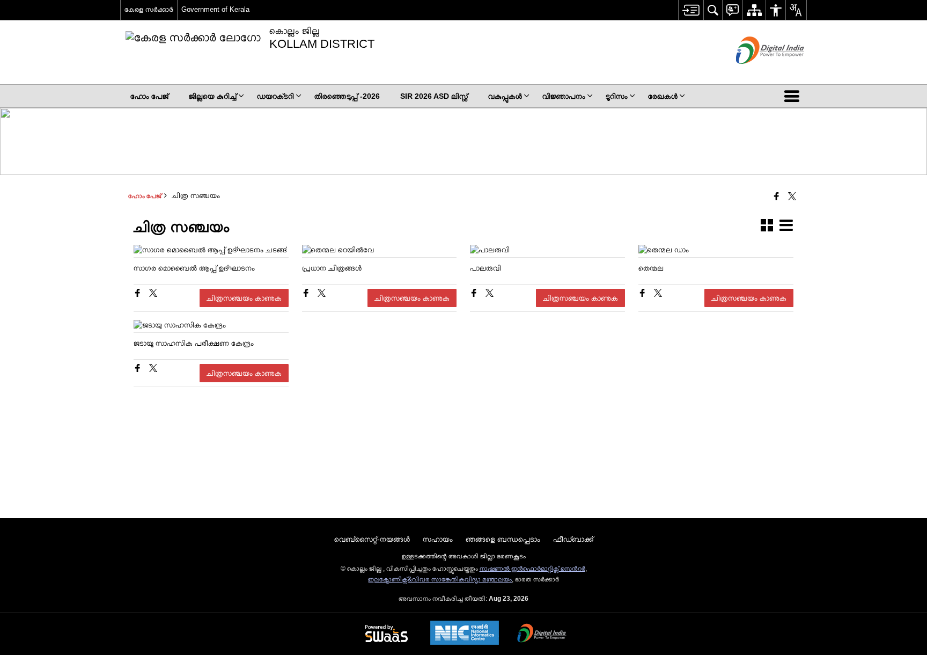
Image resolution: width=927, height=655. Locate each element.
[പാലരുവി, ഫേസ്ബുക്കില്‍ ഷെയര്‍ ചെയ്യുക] (475, 294)
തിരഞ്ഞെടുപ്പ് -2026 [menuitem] (347, 96)
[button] (794, 96)
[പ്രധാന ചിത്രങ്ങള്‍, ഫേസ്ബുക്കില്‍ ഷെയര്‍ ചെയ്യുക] (307, 294)
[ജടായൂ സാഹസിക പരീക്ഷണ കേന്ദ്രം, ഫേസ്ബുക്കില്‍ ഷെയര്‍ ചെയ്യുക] (139, 369)
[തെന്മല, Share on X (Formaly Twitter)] (658, 294)
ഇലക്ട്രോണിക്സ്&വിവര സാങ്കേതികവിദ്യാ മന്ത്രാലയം (440, 579)
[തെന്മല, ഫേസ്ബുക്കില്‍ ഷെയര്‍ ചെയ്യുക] (643, 294)
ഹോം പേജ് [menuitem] (149, 96)
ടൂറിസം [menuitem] (617, 96)
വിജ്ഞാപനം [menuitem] (563, 96)
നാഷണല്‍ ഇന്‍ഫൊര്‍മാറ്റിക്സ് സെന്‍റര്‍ (532, 568)
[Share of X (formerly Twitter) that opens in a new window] (792, 197)
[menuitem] (690, 10)
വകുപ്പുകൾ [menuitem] (505, 96)
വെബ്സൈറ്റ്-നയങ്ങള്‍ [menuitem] (372, 539)
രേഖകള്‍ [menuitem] (663, 96)
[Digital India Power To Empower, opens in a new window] (542, 634)
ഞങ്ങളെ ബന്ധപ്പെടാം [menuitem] (503, 539)
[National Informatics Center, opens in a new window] (464, 634)
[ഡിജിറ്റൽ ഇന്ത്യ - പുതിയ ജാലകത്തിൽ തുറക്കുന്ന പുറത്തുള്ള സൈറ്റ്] (757, 73)
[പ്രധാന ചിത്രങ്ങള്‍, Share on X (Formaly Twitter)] (322, 294)
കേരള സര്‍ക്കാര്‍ (148, 9)
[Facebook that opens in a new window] (776, 197)
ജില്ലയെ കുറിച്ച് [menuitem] (213, 96)
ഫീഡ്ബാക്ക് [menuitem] (573, 539)
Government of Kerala (215, 9)
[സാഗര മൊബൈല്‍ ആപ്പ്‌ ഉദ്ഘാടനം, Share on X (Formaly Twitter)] (153, 294)
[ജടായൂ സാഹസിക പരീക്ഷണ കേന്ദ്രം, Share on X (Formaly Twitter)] (153, 369)
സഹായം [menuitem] (438, 539)
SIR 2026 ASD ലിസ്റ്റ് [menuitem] (434, 96)
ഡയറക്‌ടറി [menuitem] (275, 96)
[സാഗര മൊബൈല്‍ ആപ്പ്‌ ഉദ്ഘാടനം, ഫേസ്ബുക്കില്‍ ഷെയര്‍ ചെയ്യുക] (139, 294)
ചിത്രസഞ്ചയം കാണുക (244, 298)
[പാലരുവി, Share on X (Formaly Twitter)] (489, 294)
